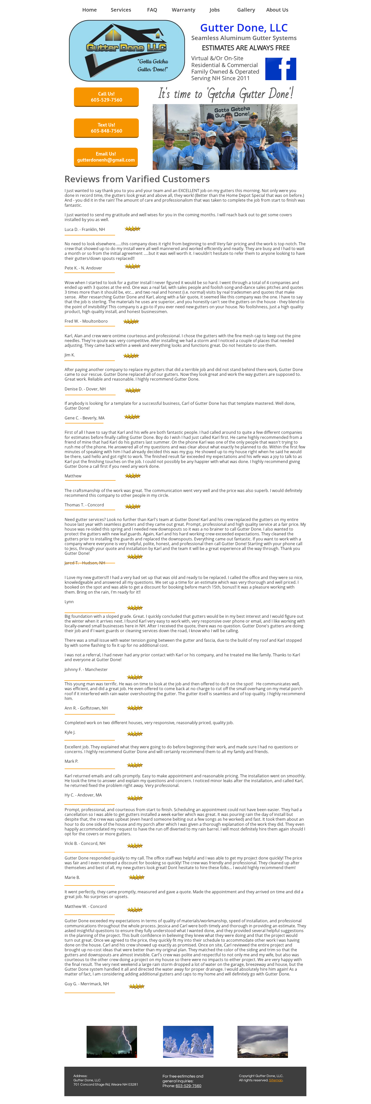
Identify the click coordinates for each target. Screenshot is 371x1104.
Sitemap (275, 1080)
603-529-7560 (188, 1086)
